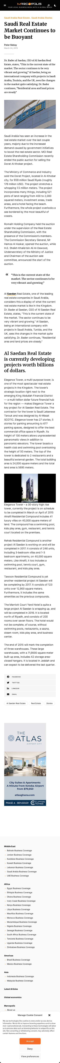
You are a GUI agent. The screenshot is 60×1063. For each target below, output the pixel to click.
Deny (30, 1048)
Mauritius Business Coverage (20, 913)
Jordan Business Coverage (19, 855)
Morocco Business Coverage (20, 918)
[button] (49, 1015)
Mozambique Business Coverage (22, 922)
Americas (8, 955)
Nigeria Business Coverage (19, 926)
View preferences (30, 1056)
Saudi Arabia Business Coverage (22, 871)
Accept (30, 1041)
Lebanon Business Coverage (20, 867)
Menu (4, 5)
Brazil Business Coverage (18, 960)
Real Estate (36, 703)
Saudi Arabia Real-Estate (17, 17)
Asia (6, 972)
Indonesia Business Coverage (20, 976)
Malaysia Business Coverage (20, 980)
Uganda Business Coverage (19, 943)
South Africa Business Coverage (21, 934)
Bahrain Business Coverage (19, 850)
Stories (49, 703)
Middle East (9, 846)
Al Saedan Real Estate (16, 703)
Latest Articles (11, 989)
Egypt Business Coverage (18, 888)
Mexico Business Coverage (19, 964)
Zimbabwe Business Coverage (21, 947)
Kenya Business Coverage (19, 905)
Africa (7, 884)
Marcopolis (9, 1006)
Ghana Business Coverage (19, 897)
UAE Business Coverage (18, 875)
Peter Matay (10, 44)
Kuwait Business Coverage (19, 863)
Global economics (12, 997)
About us (11, 1010)
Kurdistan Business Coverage (20, 859)
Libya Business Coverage (18, 909)
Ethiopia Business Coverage (19, 892)
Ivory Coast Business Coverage (21, 901)
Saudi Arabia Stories (41, 17)
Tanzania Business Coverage (20, 939)
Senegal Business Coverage (19, 930)
